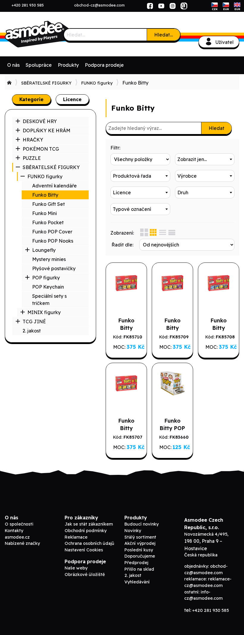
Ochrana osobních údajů (89, 543)
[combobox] (204, 159)
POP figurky (46, 278)
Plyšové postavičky (54, 268)
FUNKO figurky (96, 83)
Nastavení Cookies (84, 550)
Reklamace (76, 537)
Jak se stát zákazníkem (89, 524)
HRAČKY (33, 140)
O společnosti (19, 524)
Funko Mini (44, 213)
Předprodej (136, 562)
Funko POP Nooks (52, 241)
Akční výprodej (139, 543)
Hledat (216, 128)
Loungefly (44, 250)
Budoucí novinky (141, 524)
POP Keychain (48, 287)
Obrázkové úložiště (85, 574)
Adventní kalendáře (54, 186)
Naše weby (76, 568)
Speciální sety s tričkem (49, 299)
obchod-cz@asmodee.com (99, 5)
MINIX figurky (44, 312)
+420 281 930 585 (28, 5)
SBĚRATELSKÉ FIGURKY (46, 83)
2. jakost (32, 331)
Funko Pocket (48, 222)
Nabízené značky (22, 543)
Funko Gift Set (48, 204)
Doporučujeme (139, 556)
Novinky (132, 530)
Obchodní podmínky (86, 530)
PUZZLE (32, 158)
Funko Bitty (45, 195)
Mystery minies (49, 259)
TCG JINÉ (34, 321)
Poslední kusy (138, 550)
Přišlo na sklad (139, 569)
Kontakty (14, 530)
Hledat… (163, 35)
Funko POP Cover (52, 232)
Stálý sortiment (140, 537)
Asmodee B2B (49, 34)
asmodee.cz (17, 537)
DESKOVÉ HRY (40, 121)
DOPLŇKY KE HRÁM (46, 130)
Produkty (68, 65)
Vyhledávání (137, 582)
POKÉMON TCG (41, 149)
